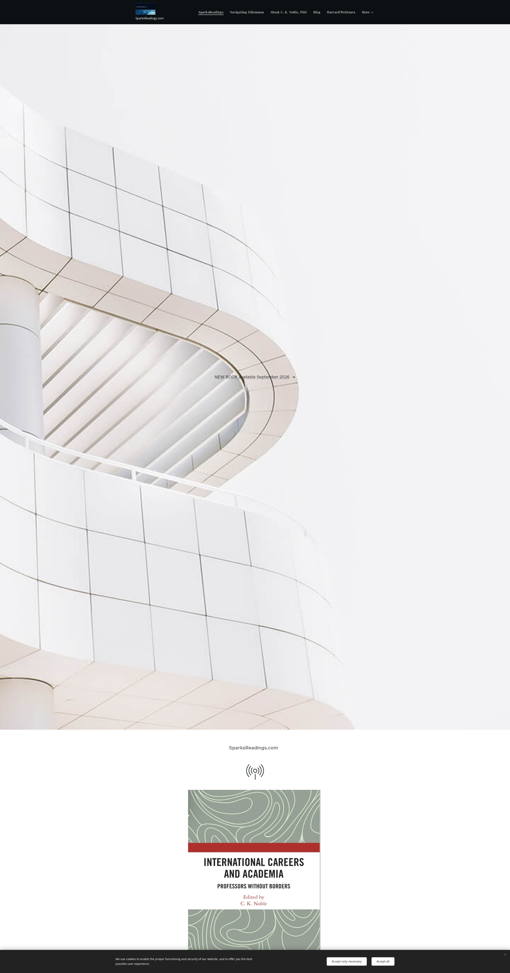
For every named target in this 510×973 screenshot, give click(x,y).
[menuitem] (212, 12)
